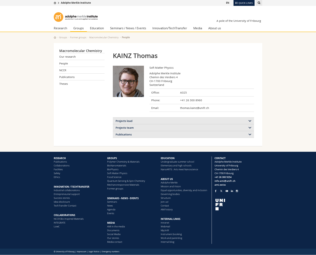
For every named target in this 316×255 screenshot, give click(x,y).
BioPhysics (112, 169)
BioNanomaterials (116, 165)
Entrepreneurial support (67, 194)
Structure (166, 198)
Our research (67, 56)
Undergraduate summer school (177, 161)
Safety (57, 173)
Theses (63, 83)
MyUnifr (165, 230)
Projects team (125, 128)
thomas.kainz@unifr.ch (194, 108)
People (126, 37)
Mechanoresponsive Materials (123, 184)
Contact (165, 205)
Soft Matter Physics (117, 173)
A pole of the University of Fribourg (239, 21)
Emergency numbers (110, 251)
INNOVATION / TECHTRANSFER (71, 186)
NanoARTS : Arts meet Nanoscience (179, 169)
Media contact (114, 241)
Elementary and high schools (176, 165)
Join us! (164, 201)
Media (197, 28)
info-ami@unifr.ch (225, 181)
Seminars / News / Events (128, 28)
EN (227, 2)
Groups (78, 28)
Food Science (114, 177)
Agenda (111, 209)
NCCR (62, 70)
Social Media (114, 234)
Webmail (165, 226)
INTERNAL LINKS (170, 219)
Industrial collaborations (67, 190)
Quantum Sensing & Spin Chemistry (126, 181)
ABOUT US (167, 179)
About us (214, 28)
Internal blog (167, 241)
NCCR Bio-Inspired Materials (69, 218)
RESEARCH (60, 158)
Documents (113, 230)
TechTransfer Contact (65, 205)
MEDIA (111, 222)
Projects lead (124, 121)
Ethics (57, 177)
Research (60, 28)
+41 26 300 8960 (191, 100)
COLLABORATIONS (64, 215)
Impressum (81, 251)
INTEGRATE (59, 222)
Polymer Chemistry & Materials (123, 161)
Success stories (62, 198)
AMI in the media (116, 226)
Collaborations (61, 165)
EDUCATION (168, 158)
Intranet (165, 222)
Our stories (113, 238)
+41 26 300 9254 (223, 177)
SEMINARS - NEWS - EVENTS (123, 198)
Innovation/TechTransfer (169, 28)
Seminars (112, 201)
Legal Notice (94, 251)
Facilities (58, 169)
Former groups (78, 37)
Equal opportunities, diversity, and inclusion (184, 190)
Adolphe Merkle (169, 182)
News (110, 205)
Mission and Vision (171, 186)
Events (110, 213)
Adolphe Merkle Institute (76, 2)
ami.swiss (220, 184)
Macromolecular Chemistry (104, 37)
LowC (57, 226)
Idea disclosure (62, 201)
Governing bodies (170, 194)
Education (97, 28)
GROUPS (112, 158)
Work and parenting (171, 238)
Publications (67, 77)
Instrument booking (171, 234)
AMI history (167, 209)
